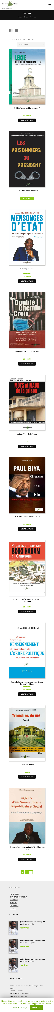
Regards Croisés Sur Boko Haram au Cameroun (27, 600)
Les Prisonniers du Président (27, 190)
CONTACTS (13, 908)
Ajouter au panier (27, 120)
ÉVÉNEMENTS (14, 906)
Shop (26, 17)
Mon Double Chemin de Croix (27, 351)
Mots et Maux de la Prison (27, 434)
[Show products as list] (17, 30)
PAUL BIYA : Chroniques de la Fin (27, 517)
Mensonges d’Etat (27, 269)
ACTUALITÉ (13, 903)
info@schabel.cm (20, 996)
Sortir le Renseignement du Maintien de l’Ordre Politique (27, 683)
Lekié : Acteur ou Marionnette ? (27, 108)
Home (20, 17)
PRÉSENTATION (14, 894)
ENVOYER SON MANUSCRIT (18, 897)
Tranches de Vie (27, 764)
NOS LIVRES (14, 900)
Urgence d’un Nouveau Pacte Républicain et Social (27, 848)
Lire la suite (27, 198)
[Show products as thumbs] (11, 30)
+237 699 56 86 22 (24, 993)
